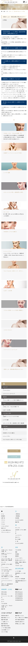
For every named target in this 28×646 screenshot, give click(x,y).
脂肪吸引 (17, 556)
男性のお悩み (4, 594)
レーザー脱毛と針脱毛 (5, 627)
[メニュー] (26, 2)
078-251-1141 (16, 465)
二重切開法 (17, 516)
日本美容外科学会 (19, 600)
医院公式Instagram (19, 592)
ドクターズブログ (5, 526)
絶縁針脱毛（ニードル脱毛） (20, 574)
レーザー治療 (5, 419)
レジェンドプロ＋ (6, 436)
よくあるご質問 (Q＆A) (6, 530)
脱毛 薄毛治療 (19, 568)
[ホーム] (1, 11)
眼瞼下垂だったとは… (19, 615)
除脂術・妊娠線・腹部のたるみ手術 (20, 563)
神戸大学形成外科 (19, 596)
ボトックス (5, 429)
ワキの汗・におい (19, 565)
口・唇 (16, 541)
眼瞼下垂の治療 (4, 619)
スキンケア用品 (4, 631)
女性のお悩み (4, 592)
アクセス (3, 524)
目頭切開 (17, 518)
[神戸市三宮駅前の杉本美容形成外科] (14, 475)
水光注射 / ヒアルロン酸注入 (9, 432)
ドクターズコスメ (6, 390)
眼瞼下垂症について (5, 617)
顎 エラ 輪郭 (17, 539)
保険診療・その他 (6, 589)
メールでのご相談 (14, 456)
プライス (3, 520)
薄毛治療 (17, 576)
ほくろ (2, 601)
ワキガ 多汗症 (18, 549)
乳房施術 (17, 554)
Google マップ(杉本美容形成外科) (7, 506)
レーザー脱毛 (18, 571)
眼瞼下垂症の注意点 (5, 625)
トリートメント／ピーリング (9, 393)
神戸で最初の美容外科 (19, 619)
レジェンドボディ (19, 558)
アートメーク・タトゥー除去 (6, 597)
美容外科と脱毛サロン (19, 621)
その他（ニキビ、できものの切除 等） (11, 406)
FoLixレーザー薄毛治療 (20, 578)
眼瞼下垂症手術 (4, 623)
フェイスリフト (18, 535)
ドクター (3, 522)
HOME (1, 511)
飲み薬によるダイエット (20, 560)
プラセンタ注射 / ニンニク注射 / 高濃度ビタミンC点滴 (14, 400)
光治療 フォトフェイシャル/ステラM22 (11, 416)
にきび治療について (5, 629)
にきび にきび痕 (6, 410)
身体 (16, 547)
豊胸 (16, 552)
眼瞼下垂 (17, 522)
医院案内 (3, 516)
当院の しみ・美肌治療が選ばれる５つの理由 (7, 585)
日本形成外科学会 (19, 598)
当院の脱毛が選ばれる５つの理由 (20, 581)
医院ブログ (3, 528)
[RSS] (13, 637)
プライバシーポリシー (5, 532)
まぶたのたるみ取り (19, 520)
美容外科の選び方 (5, 615)
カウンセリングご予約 (14, 450)
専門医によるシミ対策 (19, 623)
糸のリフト (17, 537)
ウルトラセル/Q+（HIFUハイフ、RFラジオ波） (12, 439)
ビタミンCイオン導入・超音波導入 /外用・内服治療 (13, 423)
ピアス (2, 599)
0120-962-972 (16, 462)
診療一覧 (3, 518)
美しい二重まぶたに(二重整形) (21, 617)
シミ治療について (5, 621)
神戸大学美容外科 (19, 594)
